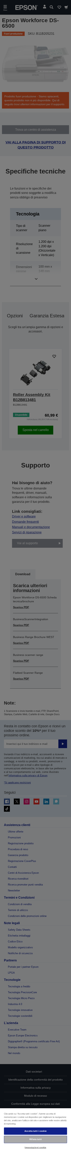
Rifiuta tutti (35, 1139)
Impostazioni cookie (35, 1147)
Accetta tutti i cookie (35, 1131)
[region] (35, 1130)
